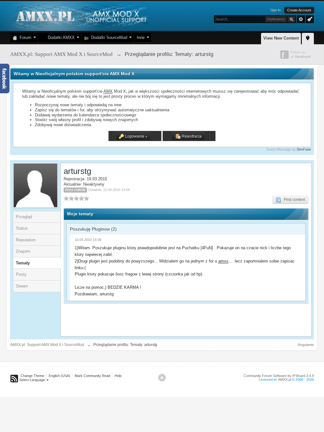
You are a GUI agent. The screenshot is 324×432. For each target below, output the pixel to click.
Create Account (299, 10)
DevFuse (304, 149)
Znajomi (23, 251)
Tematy (23, 263)
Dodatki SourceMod (108, 37)
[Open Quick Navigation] (308, 37)
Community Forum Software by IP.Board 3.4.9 (279, 376)
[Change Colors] (309, 18)
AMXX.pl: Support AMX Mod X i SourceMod (47, 345)
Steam (22, 286)
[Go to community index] (80, 15)
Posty (21, 274)
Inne (141, 37)
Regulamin (306, 345)
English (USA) (59, 376)
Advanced (301, 19)
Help (118, 376)
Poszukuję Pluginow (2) (93, 228)
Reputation (25, 240)
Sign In (275, 10)
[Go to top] (162, 377)
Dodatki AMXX (60, 37)
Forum (24, 37)
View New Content (281, 38)
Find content (293, 199)
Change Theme (32, 376)
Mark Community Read (92, 376)
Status (22, 228)
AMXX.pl (284, 379)
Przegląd (24, 216)
